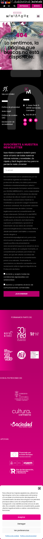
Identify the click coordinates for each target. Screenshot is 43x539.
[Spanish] (9, 2)
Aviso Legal (6, 111)
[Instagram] (25, 124)
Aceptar (21, 517)
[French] (5, 2)
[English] (2, 2)
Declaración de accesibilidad (8, 123)
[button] (39, 488)
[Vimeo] (36, 120)
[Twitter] (30, 120)
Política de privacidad (28, 536)
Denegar (22, 524)
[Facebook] (25, 120)
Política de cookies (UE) (9, 116)
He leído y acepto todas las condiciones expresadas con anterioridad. (17, 277)
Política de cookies (12, 536)
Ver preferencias (21, 530)
